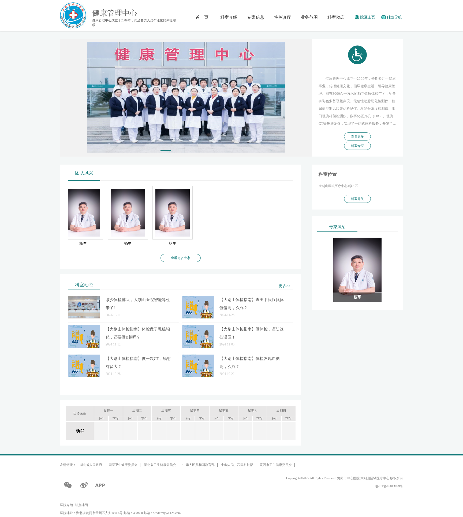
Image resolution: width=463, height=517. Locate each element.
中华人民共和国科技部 (237, 465)
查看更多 (357, 136)
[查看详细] (84, 308)
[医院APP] (100, 485)
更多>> (284, 286)
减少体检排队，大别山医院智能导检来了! (138, 304)
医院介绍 (66, 505)
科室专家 (357, 146)
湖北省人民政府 (91, 465)
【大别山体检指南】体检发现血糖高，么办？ (249, 362)
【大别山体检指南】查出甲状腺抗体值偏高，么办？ (251, 304)
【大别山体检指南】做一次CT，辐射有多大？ (138, 362)
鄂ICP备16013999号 (389, 486)
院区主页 (367, 17)
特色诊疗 (282, 17)
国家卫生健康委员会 (123, 465)
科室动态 (336, 17)
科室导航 (394, 17)
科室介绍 (228, 17)
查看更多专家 (180, 258)
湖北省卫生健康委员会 (160, 465)
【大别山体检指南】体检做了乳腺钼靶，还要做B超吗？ (138, 333)
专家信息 (255, 17)
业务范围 (309, 17)
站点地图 (81, 505)
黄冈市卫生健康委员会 (276, 465)
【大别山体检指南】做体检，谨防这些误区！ (251, 333)
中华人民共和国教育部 (198, 465)
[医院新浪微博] (84, 485)
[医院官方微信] (68, 485)
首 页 (202, 17)
